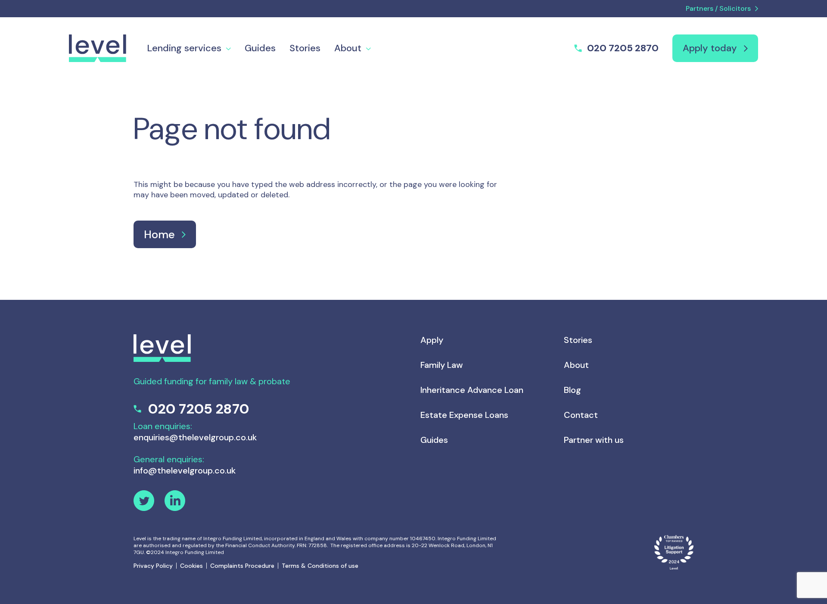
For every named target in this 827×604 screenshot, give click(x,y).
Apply (431, 340)
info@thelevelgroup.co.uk (185, 470)
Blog (572, 389)
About (347, 48)
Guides (260, 48)
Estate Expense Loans (464, 414)
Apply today (710, 48)
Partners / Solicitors (718, 8)
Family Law (441, 364)
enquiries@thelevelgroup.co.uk (195, 437)
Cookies (191, 566)
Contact (581, 414)
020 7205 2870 (623, 48)
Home (159, 234)
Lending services (184, 48)
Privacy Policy (153, 566)
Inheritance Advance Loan (471, 389)
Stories (304, 48)
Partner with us (594, 439)
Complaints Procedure (242, 566)
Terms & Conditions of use (320, 566)
